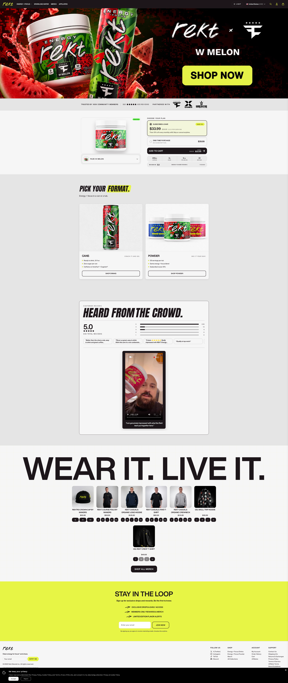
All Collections (233, 659)
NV (83, 519)
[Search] (271, 4)
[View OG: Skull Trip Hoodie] (205, 497)
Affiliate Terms (273, 664)
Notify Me (33, 659)
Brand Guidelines (274, 666)
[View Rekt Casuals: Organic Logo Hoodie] (132, 497)
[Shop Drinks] (111, 227)
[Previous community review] (86, 391)
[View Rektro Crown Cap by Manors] (83, 497)
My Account (256, 651)
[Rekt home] (8, 648)
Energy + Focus (23, 4)
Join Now (160, 625)
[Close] (286, 670)
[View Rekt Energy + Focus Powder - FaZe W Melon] (111, 135)
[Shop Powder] (177, 227)
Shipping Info (273, 654)
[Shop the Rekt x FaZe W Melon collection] (72, 53)
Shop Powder (177, 273)
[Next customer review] (202, 341)
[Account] (276, 4)
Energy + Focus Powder (236, 654)
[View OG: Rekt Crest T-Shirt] (144, 536)
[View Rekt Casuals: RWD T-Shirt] (156, 497)
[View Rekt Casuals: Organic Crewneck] (180, 497)
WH (90, 519)
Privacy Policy (273, 659)
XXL (116, 519)
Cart (253, 656)
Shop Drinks (111, 273)
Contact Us (272, 651)
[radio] (177, 128)
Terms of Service (274, 661)
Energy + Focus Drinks (235, 651)
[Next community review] (202, 391)
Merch (54, 4)
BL (75, 519)
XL (111, 519)
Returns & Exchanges (276, 656)
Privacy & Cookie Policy (111, 675)
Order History (256, 654)
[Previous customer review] (86, 341)
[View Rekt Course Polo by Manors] (107, 497)
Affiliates (63, 4)
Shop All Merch (144, 569)
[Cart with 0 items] (283, 4)
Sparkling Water (41, 4)
